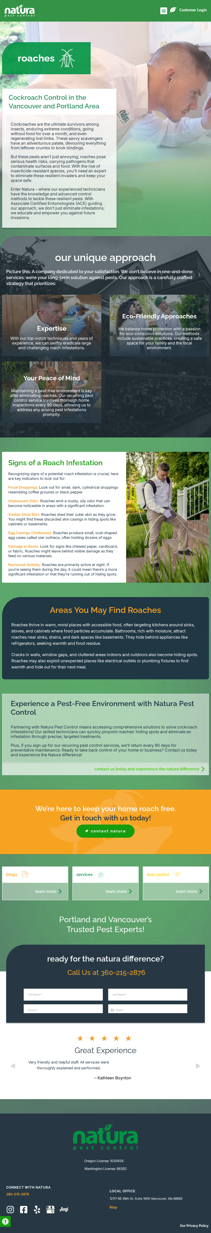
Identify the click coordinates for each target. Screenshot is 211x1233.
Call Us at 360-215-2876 (105, 972)
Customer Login (193, 10)
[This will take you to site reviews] (64, 1209)
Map (113, 1207)
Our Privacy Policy (194, 1226)
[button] (5, 1221)
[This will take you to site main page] (19, 10)
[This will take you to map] (50, 1209)
